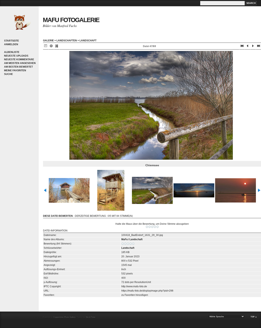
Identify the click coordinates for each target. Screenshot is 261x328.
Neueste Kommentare (19, 59)
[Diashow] (56, 46)
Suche (8, 74)
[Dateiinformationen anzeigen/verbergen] (51, 46)
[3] (152, 226)
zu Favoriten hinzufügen (134, 295)
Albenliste (11, 52)
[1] (147, 226)
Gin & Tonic (91, 317)
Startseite (11, 40)
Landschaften (66, 40)
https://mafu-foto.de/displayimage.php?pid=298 (147, 290)
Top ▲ (254, 317)
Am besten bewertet (18, 66)
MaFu (124, 239)
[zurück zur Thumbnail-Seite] (45, 46)
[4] (155, 226)
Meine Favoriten (15, 70)
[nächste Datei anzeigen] (253, 46)
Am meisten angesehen (20, 63)
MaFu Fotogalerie (71, 20)
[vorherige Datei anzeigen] (247, 46)
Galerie (48, 40)
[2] (149, 226)
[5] (157, 226)
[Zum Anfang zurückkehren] (242, 46)
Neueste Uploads (16, 55)
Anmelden (11, 44)
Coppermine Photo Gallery (64, 317)
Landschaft (88, 40)
